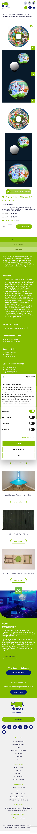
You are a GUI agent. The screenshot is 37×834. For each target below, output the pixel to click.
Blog (18, 759)
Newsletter (18, 719)
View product (18, 463)
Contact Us (18, 756)
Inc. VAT (5, 217)
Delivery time (9, 220)
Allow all (19, 443)
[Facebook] (9, 727)
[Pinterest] (26, 727)
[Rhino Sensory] (6, 5)
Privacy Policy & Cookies (18, 794)
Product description (18, 240)
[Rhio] (18, 708)
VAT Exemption (18, 776)
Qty (3, 226)
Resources (18, 753)
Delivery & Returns (18, 779)
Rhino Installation (18, 741)
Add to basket (24, 226)
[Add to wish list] (31, 26)
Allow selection (18, 449)
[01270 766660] (30, 7)
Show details (26, 437)
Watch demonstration (22, 192)
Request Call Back (18, 672)
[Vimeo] (4, 732)
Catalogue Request (18, 744)
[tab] (18, 239)
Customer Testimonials (18, 750)
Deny (18, 455)
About (18, 747)
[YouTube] (31, 727)
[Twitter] (4, 727)
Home (5, 14)
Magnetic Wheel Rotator (12, 341)
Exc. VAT (5, 214)
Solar (16, 339)
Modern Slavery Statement (18, 797)
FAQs (18, 791)
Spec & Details (18, 245)
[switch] (32, 417)
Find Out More (10, 656)
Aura (12, 339)
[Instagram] (20, 727)
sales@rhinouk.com (18, 818)
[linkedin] (15, 727)
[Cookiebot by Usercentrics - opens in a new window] (26, 377)
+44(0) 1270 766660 (19, 814)
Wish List (18, 770)
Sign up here (18, 692)
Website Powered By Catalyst (18, 800)
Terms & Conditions (18, 788)
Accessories (12, 14)
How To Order (18, 767)
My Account (18, 773)
